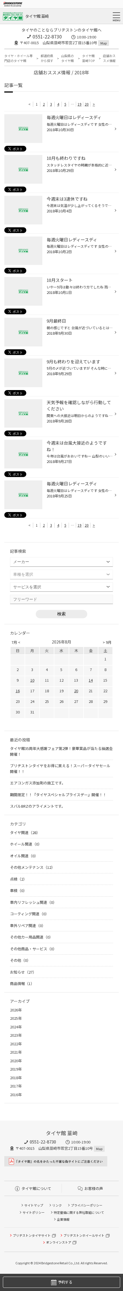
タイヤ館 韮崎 (37, 16)
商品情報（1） (22, 983)
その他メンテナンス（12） (32, 867)
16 (18, 690)
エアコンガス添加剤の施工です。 (38, 783)
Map (103, 43)
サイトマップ (33, 1205)
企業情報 (63, 1219)
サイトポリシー (34, 1212)
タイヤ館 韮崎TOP (88, 58)
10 (32, 680)
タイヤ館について (36, 1188)
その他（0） (20, 960)
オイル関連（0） (24, 855)
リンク (57, 1205)
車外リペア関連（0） (27, 925)
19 (80, 104)
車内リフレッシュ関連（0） (33, 902)
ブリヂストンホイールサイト (84, 1235)
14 (91, 680)
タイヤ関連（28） (25, 832)
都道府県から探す (47, 58)
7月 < (15, 642)
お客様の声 (93, 1188)
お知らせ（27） (23, 972)
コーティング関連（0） (29, 913)
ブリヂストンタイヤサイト (32, 1235)
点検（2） (18, 879)
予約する (65, 1282)
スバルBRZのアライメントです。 (37, 806)
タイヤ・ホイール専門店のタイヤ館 (18, 58)
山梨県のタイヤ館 (67, 58)
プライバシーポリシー (86, 1205)
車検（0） (18, 890)
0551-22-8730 (47, 36)
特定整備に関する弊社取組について (79, 1212)
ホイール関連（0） (26, 844)
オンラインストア (58, 1242)
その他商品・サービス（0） (33, 948)
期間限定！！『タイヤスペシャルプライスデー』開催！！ (58, 794)
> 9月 (107, 642)
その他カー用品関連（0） (31, 937)
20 (87, 104)
